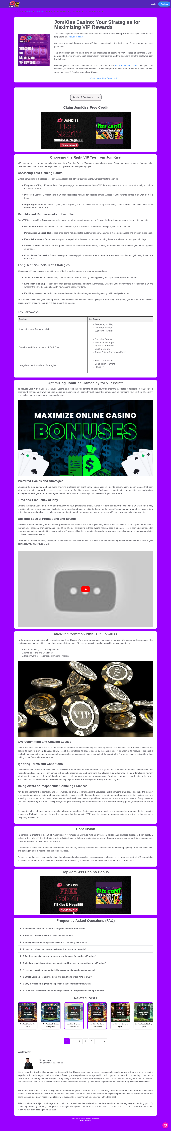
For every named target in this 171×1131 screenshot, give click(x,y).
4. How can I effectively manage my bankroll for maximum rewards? (54, 949)
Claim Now (95, 78)
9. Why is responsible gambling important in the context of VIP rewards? (57, 984)
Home (29, 11)
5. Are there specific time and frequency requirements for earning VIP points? (59, 956)
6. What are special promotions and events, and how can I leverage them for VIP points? (64, 963)
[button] (3, 4)
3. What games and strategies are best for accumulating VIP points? (55, 942)
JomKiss (39, 11)
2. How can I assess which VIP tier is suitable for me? (48, 935)
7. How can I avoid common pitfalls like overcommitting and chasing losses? (59, 970)
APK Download (109, 78)
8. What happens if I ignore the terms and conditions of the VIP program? (57, 977)
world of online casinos (126, 65)
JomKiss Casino (75, 37)
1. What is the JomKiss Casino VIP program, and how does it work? (54, 929)
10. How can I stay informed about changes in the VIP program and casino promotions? (64, 991)
